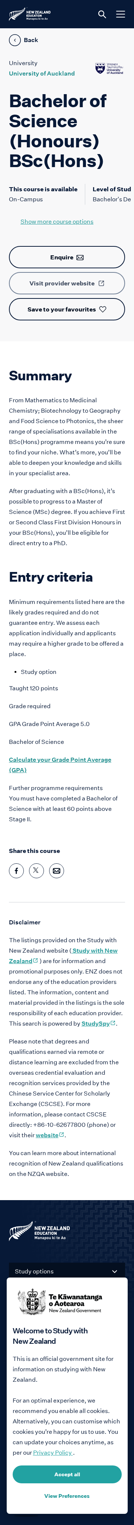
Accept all (67, 1474)
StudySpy (99, 1023)
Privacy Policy (53, 1452)
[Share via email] (56, 870)
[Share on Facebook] (16, 870)
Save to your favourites (62, 309)
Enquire (61, 257)
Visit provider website (62, 283)
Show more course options (56, 221)
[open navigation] (120, 14)
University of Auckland (42, 73)
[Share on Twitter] (36, 870)
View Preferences (67, 1496)
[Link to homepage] (67, 1233)
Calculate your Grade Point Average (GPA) (60, 765)
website (50, 1135)
